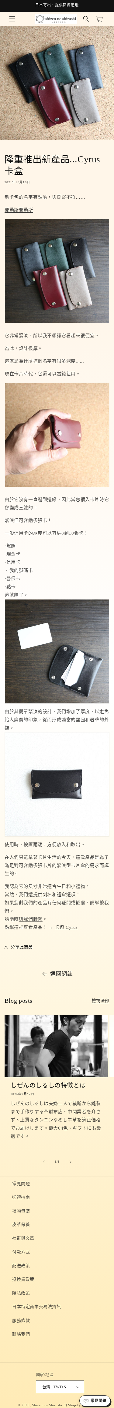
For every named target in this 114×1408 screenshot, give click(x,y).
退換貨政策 (23, 1279)
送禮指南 (21, 1197)
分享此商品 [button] (22, 947)
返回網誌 (61, 974)
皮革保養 (21, 1224)
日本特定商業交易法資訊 (36, 1306)
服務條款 (21, 1320)
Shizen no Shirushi (47, 1405)
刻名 (47, 894)
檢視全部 (100, 1000)
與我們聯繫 (31, 919)
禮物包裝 (21, 1211)
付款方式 (21, 1252)
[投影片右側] (70, 1161)
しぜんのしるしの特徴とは (48, 1085)
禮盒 (61, 894)
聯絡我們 (21, 1334)
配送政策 (21, 1266)
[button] (12, 18)
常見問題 (21, 1183)
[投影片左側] (43, 1161)
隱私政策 (21, 1293)
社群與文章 (23, 1238)
